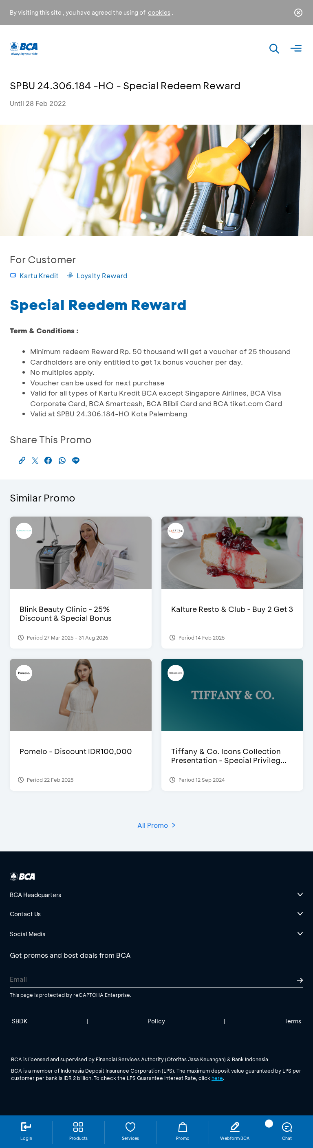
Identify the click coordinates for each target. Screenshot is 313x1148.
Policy (156, 1021)
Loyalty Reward (102, 275)
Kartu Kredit (39, 275)
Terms (292, 1021)
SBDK (20, 1021)
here (217, 1078)
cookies (159, 12)
